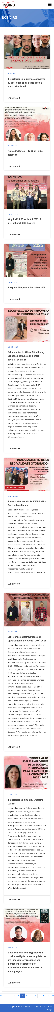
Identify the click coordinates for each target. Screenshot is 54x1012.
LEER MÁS (13, 98)
